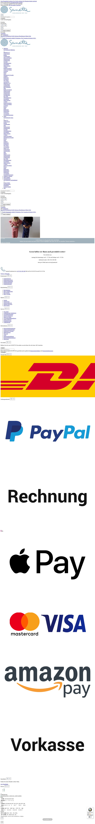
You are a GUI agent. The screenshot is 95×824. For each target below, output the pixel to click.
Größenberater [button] (7, 322)
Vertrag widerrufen (5, 273)
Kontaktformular (7, 321)
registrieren (5, 34)
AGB (5, 335)
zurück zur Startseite (5, 242)
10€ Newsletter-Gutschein (14, 5)
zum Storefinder (4, 784)
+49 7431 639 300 (21, 271)
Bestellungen (22, 36)
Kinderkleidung (7, 278)
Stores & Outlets (7, 317)
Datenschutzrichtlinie (35, 351)
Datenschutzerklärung (9, 336)
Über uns (6, 333)
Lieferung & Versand (8, 331)
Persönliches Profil (9, 36)
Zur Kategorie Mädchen (9, 50)
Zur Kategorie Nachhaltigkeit (10, 180)
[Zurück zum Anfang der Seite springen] (2, 818)
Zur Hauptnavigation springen (30, 1)
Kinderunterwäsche (8, 280)
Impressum (6, 339)
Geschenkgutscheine (8, 314)
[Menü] (2, 15)
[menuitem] (4, 789)
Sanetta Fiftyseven (8, 304)
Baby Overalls (7, 294)
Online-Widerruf (7, 319)
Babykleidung (7, 290)
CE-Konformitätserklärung (10, 318)
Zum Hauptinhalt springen (7, 1)
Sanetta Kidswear (8, 303)
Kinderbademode (8, 284)
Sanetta (5, 300)
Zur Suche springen (18, 1)
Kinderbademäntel (8, 282)
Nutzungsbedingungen (47, 351)
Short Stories (7, 305)
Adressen (16, 36)
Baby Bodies (7, 292)
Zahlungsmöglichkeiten (9, 329)
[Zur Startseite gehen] (15, 13)
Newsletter (6, 311)
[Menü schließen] (4, 51)
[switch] (90, 817)
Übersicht (3, 36)
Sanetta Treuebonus (8, 315)
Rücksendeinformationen (9, 328)
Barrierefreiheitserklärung (10, 337)
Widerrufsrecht (7, 332)
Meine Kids (28, 36)
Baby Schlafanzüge (8, 291)
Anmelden (3, 33)
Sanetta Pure (6, 301)
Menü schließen (6, 30)
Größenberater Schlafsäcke (10, 313)
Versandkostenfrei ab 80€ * (16, 2)
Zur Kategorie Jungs (8, 117)
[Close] (1, 793)
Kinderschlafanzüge (8, 281)
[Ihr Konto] (2, 28)
